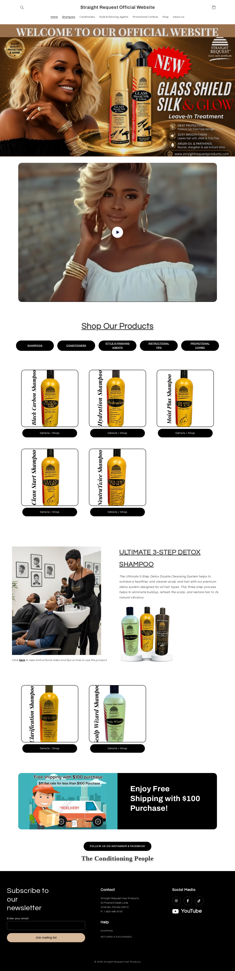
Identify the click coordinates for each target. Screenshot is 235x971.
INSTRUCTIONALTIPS (158, 345)
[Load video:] (117, 232)
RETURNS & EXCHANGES (116, 937)
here (22, 660)
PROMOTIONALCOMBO (200, 345)
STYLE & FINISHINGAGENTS (118, 345)
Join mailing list (46, 937)
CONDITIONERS (76, 345)
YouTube (191, 911)
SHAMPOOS (35, 345)
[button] (22, 7)
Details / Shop (50, 433)
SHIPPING (107, 931)
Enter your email (18, 918)
